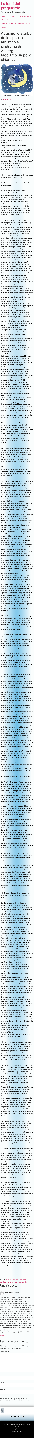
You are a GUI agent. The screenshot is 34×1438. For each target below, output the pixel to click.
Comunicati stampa (9, 23)
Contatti (5, 27)
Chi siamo (12, 16)
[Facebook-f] (11, 1416)
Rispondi (2, 1335)
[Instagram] (19, 1416)
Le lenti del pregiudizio (10, 5)
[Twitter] (15, 1416)
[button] (1, 1276)
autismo (9, 1280)
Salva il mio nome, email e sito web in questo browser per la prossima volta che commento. (16, 1399)
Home (4, 16)
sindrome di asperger (14, 1282)
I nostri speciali (16, 20)
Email (2, 1382)
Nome (2, 1375)
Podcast (5, 20)
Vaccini (24, 1282)
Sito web (3, 1389)
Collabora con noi (24, 23)
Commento (4, 1351)
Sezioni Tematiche (25, 16)
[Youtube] (23, 1416)
